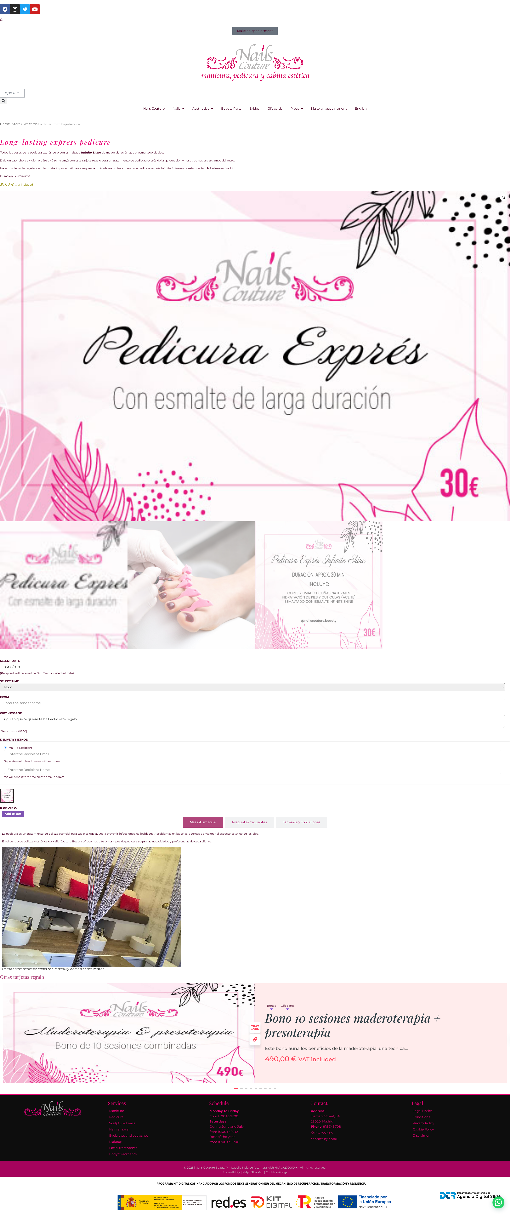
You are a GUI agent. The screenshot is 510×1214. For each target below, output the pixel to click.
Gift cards (275, 108)
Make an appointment (329, 108)
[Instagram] (15, 9)
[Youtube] (35, 9)
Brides (254, 108)
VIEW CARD (255, 1027)
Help (245, 1172)
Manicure (116, 1111)
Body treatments (123, 1154)
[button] (3, 100)
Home (5, 124)
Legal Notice (423, 1111)
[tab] (203, 822)
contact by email (324, 1139)
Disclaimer (421, 1135)
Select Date (10, 660)
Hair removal (119, 1129)
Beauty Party (231, 108)
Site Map (257, 1172)
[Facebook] (5, 9)
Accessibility (231, 1172)
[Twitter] (25, 9)
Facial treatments (123, 1148)
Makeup (115, 1142)
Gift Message (11, 713)
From (4, 697)
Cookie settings (276, 1172)
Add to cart (13, 814)
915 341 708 (332, 1126)
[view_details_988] (255, 1039)
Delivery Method (14, 739)
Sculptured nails (122, 1123)
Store (16, 124)
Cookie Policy (423, 1129)
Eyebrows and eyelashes (128, 1135)
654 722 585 (323, 1133)
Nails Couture (154, 108)
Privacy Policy (423, 1123)
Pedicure (116, 1117)
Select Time (9, 681)
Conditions (421, 1117)
